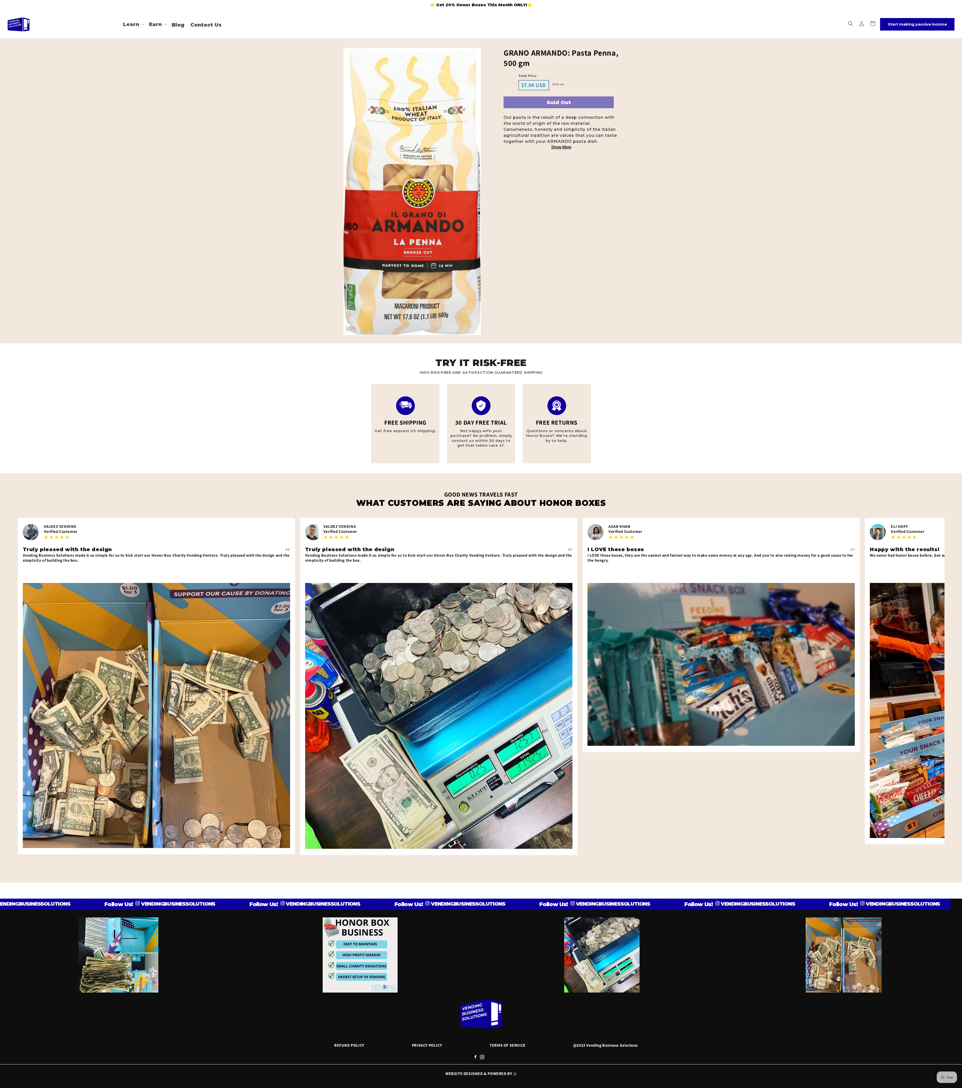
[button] (133, 24)
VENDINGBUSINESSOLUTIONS (78, 904)
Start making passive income (917, 24)
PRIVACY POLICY (427, 1045)
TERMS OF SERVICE (508, 1045)
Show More (561, 147)
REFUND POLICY (349, 1045)
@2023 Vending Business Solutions (605, 1045)
